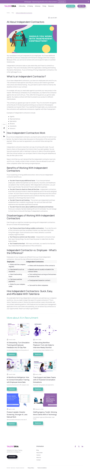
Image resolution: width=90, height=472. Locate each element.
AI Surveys (37, 6)
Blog (37, 450)
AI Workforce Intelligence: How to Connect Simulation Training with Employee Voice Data (18, 379)
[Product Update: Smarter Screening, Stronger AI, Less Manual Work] (19, 400)
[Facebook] (4, 128)
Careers (38, 455)
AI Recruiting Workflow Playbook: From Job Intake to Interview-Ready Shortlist (43, 344)
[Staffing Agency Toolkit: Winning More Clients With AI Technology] (45, 400)
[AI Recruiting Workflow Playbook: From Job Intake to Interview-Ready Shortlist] (45, 329)
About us (38, 457)
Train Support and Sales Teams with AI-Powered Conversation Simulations (44, 379)
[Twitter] (4, 132)
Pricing (44, 6)
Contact (38, 460)
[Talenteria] (10, 6)
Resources (51, 6)
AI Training (30, 6)
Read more (13, 355)
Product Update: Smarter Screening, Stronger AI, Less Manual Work (17, 414)
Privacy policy (76, 468)
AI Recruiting (22, 6)
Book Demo (70, 6)
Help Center (39, 452)
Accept (68, 468)
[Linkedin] (4, 136)
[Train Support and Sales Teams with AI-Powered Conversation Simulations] (45, 365)
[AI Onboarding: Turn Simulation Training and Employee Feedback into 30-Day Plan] (19, 329)
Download (62, 2)
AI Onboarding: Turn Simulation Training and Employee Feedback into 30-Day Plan (18, 344)
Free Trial (81, 6)
